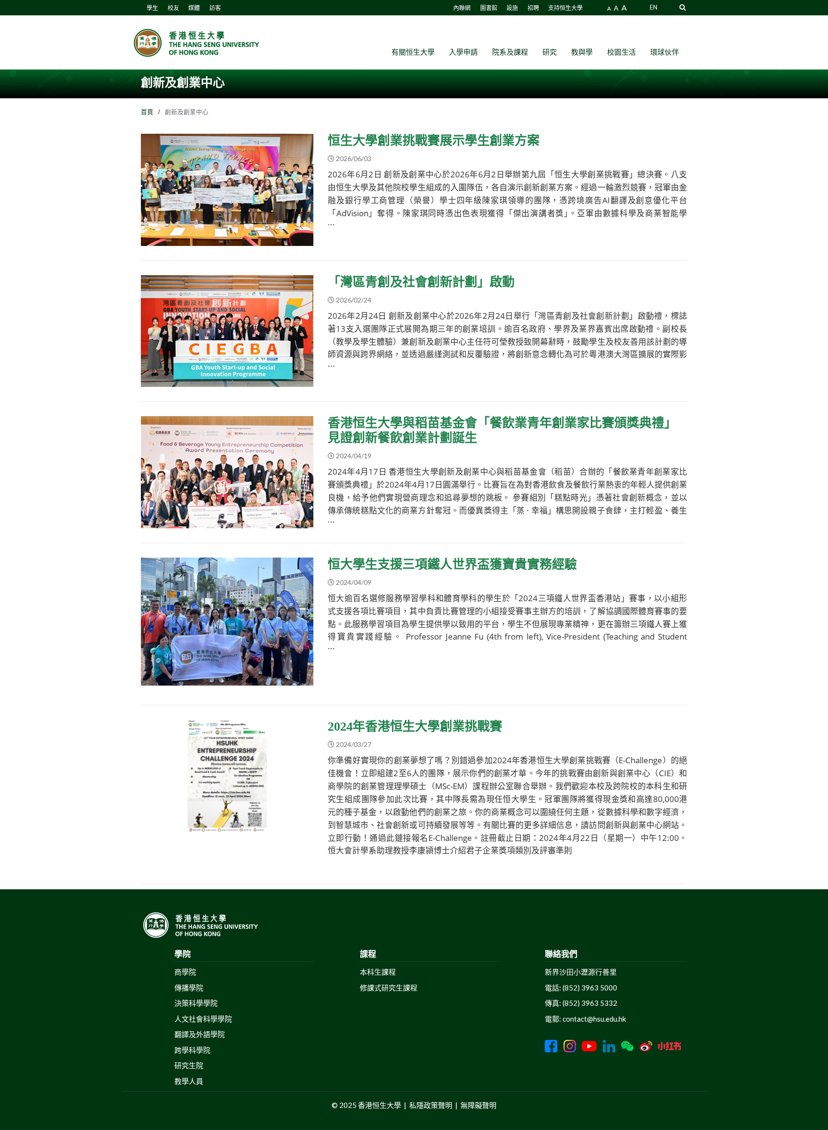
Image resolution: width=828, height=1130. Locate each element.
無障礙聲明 (478, 1105)
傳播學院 (188, 987)
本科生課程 (378, 971)
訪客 (215, 8)
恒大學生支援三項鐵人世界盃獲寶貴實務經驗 (452, 564)
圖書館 (488, 8)
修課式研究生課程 (388, 987)
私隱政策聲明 (430, 1105)
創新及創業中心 (174, 240)
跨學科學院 (192, 1050)
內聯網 (462, 8)
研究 (549, 51)
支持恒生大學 (565, 8)
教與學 (582, 51)
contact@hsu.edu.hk (594, 1018)
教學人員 (188, 1081)
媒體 (194, 8)
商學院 (185, 971)
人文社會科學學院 (203, 1018)
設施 (512, 8)
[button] (682, 7)
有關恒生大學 (413, 51)
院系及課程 (510, 51)
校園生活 (621, 51)
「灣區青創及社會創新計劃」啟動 (421, 282)
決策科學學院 (196, 1003)
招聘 (533, 8)
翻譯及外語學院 (199, 1034)
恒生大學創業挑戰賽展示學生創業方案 (434, 141)
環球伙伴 (664, 51)
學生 (152, 8)
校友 (173, 8)
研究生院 (188, 1065)
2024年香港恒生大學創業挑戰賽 (415, 727)
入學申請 (463, 51)
